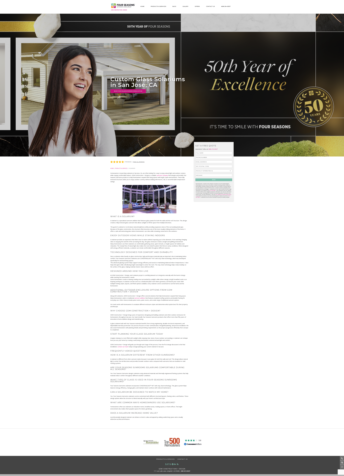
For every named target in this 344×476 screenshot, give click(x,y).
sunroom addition (139, 298)
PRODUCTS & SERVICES (121, 168)
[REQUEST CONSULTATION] (342, 462)
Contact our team (123, 347)
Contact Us (210, 6)
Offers (197, 6)
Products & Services (158, 6)
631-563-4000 (213, 190)
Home (142, 6)
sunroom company (162, 175)
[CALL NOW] (342, 458)
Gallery (185, 6)
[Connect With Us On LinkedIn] (175, 464)
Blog (174, 6)
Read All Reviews (138, 162)
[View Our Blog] (177, 464)
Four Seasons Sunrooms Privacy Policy (223, 194)
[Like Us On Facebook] (168, 464)
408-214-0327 (225, 6)
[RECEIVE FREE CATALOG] (342, 467)
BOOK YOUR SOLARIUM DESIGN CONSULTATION (128, 91)
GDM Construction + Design (119, 10)
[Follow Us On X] (170, 464)
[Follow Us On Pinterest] (172, 464)
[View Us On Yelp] (166, 464)
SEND (214, 179)
